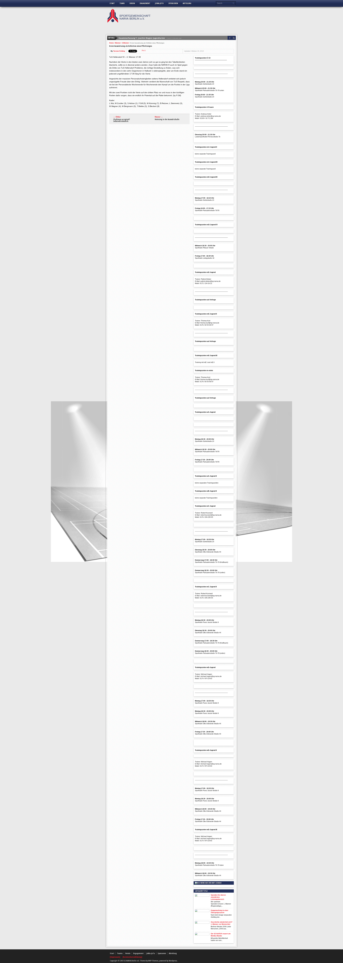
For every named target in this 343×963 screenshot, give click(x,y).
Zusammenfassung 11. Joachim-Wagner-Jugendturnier (142, 38)
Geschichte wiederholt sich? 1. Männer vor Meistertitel (221, 923)
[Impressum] (115, 957)
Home (111, 43)
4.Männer (125, 43)
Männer (118, 43)
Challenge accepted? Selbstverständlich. (121, 120)
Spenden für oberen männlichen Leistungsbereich (218, 897)
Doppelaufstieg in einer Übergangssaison (219, 911)
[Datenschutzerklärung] (132, 957)
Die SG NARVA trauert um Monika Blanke (221, 935)
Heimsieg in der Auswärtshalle (167, 119)
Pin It (143, 51)
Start (112, 3)
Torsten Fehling (119, 51)
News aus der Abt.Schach (210, 883)
